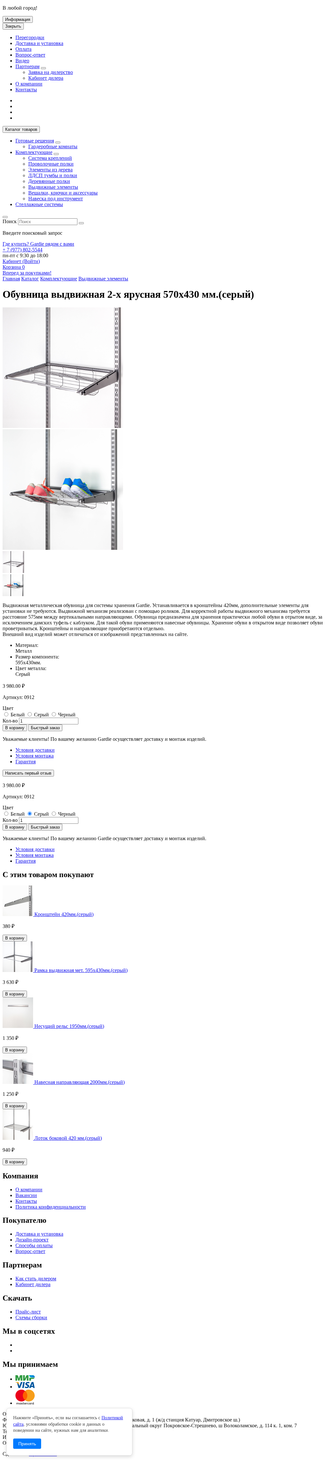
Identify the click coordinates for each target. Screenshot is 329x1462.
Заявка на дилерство (50, 72)
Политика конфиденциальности (50, 1207)
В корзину (14, 727)
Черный (67, 714)
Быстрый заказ (45, 727)
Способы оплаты (34, 1245)
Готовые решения (34, 140)
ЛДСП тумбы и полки (52, 175)
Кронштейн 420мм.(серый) (63, 914)
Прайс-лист (28, 1311)
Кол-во (10, 720)
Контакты (26, 89)
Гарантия (25, 761)
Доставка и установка (39, 43)
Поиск (10, 221)
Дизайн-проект (32, 1239)
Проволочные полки (51, 164)
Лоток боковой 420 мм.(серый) (68, 1138)
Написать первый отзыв (28, 773)
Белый (18, 714)
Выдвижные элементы (53, 187)
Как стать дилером (35, 1278)
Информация (17, 19)
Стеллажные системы (39, 204)
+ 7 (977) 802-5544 (22, 249)
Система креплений (50, 158)
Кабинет (21, 261)
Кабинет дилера (45, 78)
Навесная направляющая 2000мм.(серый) (79, 1082)
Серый (41, 714)
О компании (28, 83)
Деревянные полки (49, 181)
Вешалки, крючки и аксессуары (63, 192)
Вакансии (26, 1195)
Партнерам (27, 66)
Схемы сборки (31, 1317)
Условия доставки (35, 750)
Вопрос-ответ (30, 55)
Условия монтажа (34, 755)
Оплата (23, 49)
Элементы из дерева (50, 169)
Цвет (8, 708)
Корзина (14, 267)
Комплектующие (33, 152)
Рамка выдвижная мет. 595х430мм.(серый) (81, 970)
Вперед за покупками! (27, 273)
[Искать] (81, 223)
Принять (27, 1443)
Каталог (21, 129)
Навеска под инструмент (55, 198)
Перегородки (29, 37)
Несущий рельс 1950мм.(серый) (69, 1026)
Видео (22, 60)
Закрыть (13, 26)
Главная (11, 278)
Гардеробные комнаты (52, 146)
